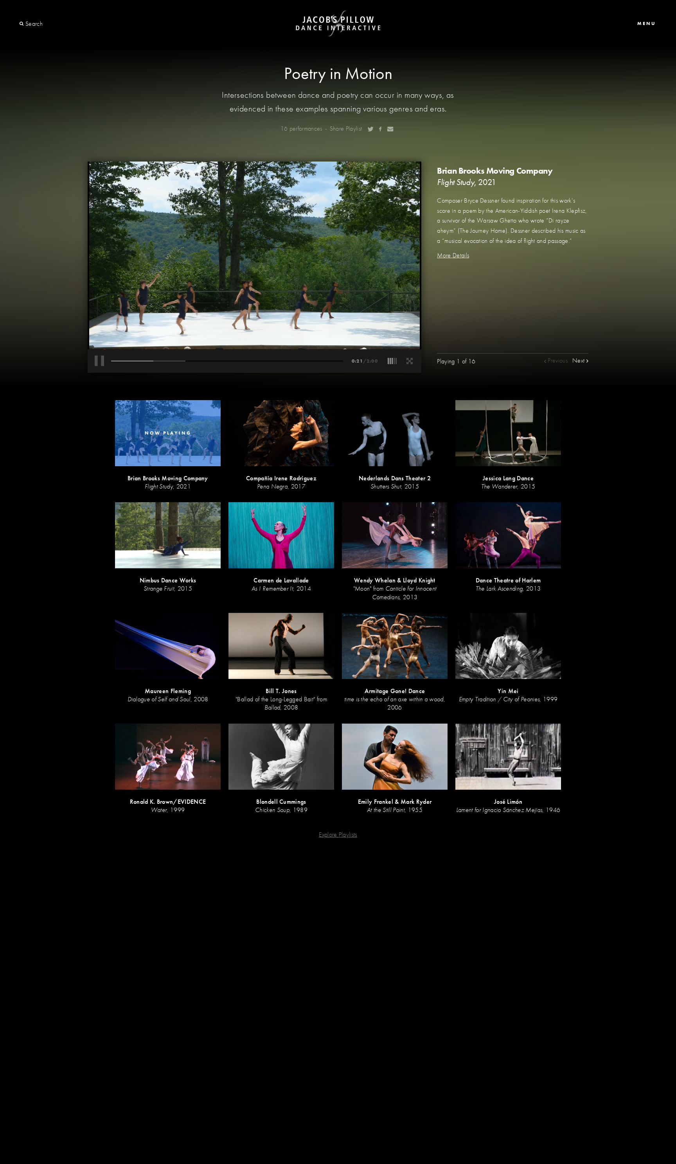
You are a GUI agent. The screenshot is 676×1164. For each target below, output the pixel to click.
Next (579, 360)
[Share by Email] (390, 129)
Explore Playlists (338, 834)
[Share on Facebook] (380, 129)
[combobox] (53, 24)
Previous (557, 360)
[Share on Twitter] (371, 129)
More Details (453, 255)
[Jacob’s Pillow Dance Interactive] (338, 23)
